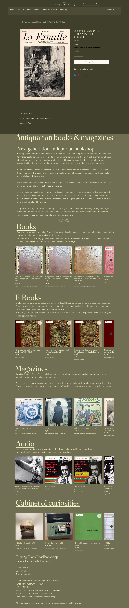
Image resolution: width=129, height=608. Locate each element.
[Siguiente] (111, 260)
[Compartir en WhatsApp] (82, 75)
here (71, 215)
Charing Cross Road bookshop (64, 5)
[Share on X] (86, 75)
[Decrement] (75, 55)
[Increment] (81, 55)
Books (26, 226)
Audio (25, 443)
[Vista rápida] (29, 470)
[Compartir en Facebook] (75, 75)
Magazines (31, 368)
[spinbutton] (78, 55)
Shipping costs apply (93, 47)
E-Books (28, 297)
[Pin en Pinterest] (79, 75)
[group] (64, 266)
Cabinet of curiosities (48, 503)
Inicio (22, 22)
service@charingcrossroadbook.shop (38, 596)
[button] (110, 10)
